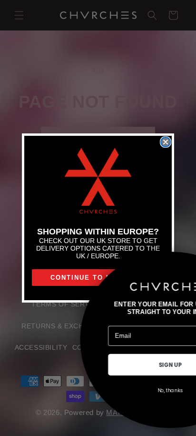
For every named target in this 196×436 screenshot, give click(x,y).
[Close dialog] (165, 142)
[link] (98, 181)
